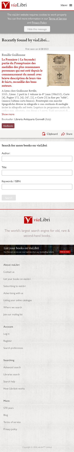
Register (7, 340)
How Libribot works (14, 388)
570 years (8, 407)
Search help (9, 381)
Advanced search (12, 367)
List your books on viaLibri (17, 279)
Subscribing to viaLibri (14, 286)
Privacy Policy (39, 22)
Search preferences (13, 348)
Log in (6, 333)
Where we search (12, 307)
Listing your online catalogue (17, 300)
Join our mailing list (13, 314)
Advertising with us (13, 293)
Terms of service (12, 422)
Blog (5, 415)
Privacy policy (10, 429)
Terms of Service (58, 18)
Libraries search (11, 374)
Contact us (8, 271)
